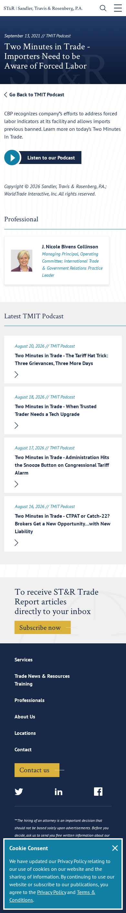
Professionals (30, 700)
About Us (25, 716)
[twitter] (21, 792)
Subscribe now (40, 627)
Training (24, 683)
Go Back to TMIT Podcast (36, 94)
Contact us (34, 769)
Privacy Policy (51, 892)
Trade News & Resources (42, 676)
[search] (102, 9)
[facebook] (100, 792)
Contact (23, 749)
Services (24, 659)
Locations (25, 733)
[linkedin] (60, 792)
